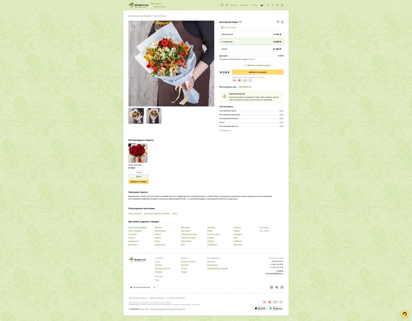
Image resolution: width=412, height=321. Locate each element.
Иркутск (158, 237)
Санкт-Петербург (135, 230)
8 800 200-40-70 (244, 87)
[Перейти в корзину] (277, 5)
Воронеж (158, 227)
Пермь (210, 230)
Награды (158, 271)
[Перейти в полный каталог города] (138, 5)
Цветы (174, 213)
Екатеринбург (160, 230)
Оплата (184, 268)
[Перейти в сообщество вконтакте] (272, 287)
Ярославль (238, 244)
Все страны (264, 230)
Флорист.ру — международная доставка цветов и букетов (162, 309)
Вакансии (211, 261)
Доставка (185, 265)
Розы (157, 280)
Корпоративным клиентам (217, 268)
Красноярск (185, 230)
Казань (157, 241)
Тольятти (237, 227)
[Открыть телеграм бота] (277, 287)
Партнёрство (212, 265)
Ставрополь (212, 244)
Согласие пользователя (175, 298)
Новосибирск (186, 241)
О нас (157, 261)
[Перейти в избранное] (273, 5)
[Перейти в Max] (282, 287)
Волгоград (132, 244)
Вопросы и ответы (188, 261)
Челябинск (238, 241)
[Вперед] (213, 63)
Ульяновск (238, 234)
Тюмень (237, 230)
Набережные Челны (189, 234)
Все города (264, 227)
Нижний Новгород (188, 237)
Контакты (158, 265)
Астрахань (132, 234)
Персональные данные (138, 298)
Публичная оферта (156, 298)
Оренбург (211, 227)
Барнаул (131, 237)
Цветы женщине (134, 213)
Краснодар (185, 227)
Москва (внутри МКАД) (137, 227)
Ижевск (158, 234)
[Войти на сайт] (282, 5)
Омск (183, 244)
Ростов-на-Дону (213, 234)
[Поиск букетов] (268, 5)
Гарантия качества (162, 268)
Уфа (235, 237)
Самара (210, 237)
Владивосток (133, 241)
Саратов (210, 241)
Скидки (184, 271)
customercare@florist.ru (274, 273)
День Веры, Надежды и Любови (156, 213)
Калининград (160, 244)
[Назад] (129, 63)
